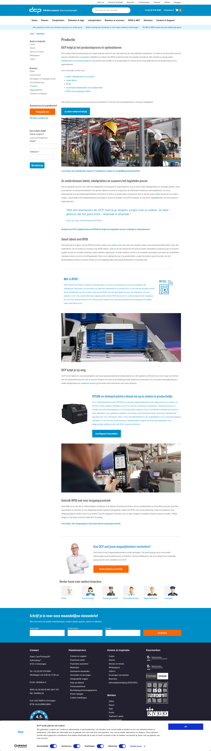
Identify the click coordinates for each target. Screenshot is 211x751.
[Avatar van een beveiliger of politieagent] (111, 595)
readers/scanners (88, 383)
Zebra (111, 701)
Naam (33, 141)
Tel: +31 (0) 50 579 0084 (40, 671)
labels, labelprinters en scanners (80, 77)
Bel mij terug (37, 165)
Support (157, 2)
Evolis (111, 712)
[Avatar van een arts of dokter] (131, 595)
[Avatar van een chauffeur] (172, 595)
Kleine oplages (76, 694)
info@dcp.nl (169, 10)
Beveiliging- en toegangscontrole (43, 79)
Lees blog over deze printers (106, 433)
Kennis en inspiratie (37, 41)
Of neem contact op (39, 118)
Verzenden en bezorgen (80, 675)
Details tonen (136, 746)
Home (32, 34)
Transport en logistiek (38, 93)
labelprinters (66, 61)
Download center (77, 660)
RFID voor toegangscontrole (78, 91)
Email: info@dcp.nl (38, 682)
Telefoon (34, 152)
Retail (63, 598)
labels (157, 194)
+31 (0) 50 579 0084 (152, 10)
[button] (47, 718)
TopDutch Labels (116, 716)
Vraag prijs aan (42, 112)
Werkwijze (74, 667)
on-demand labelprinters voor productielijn (84, 88)
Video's (33, 59)
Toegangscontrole (110, 598)
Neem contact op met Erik (111, 569)
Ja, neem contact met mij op (75, 111)
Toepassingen (144, 2)
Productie (33, 86)
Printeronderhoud (77, 686)
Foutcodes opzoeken (79, 664)
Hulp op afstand (77, 683)
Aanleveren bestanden (80, 671)
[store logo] (35, 10)
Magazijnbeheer (151, 598)
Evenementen (88, 598)
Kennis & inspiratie (115, 2)
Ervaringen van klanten (119, 675)
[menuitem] (34, 20)
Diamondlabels (115, 720)
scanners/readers (82, 61)
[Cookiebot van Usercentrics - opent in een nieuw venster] (20, 746)
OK (185, 727)
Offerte (167, 2)
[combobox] (111, 10)
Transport (168, 598)
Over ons (100, 2)
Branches (130, 2)
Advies (32, 48)
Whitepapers (35, 55)
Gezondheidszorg (130, 598)
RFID (68, 84)
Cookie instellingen (78, 698)
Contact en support (78, 656)
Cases (32, 44)
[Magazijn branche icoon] (152, 595)
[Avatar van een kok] (69, 595)
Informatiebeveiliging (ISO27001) (123, 683)
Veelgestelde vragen (79, 679)
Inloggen (177, 2)
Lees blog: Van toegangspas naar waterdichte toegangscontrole (91, 524)
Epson (111, 705)
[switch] (76, 746)
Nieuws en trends (37, 52)
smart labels (71, 80)
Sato (111, 709)
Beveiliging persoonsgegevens (83, 690)
